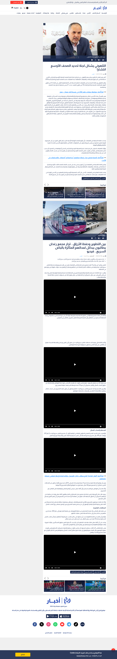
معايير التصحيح (48, 632)
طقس (72, 13)
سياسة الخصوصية (81, 655)
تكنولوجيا (38, 13)
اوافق (23, 654)
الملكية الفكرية (57, 632)
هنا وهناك (46, 13)
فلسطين (78, 13)
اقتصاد (58, 13)
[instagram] (48, 624)
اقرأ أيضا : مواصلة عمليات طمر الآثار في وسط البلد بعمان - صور (81, 92)
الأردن (89, 13)
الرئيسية (104, 13)
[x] (41, 624)
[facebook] (35, 624)
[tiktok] (76, 624)
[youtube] (62, 624)
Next (45, 185)
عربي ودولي (64, 13)
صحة (84, 13)
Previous (48, 185)
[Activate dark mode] (26, 8)
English (16, 8)
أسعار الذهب (96, 13)
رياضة (52, 13)
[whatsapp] (55, 624)
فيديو (23, 13)
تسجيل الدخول (30, 2)
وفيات (18, 13)
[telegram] (69, 624)
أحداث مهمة (30, 13)
